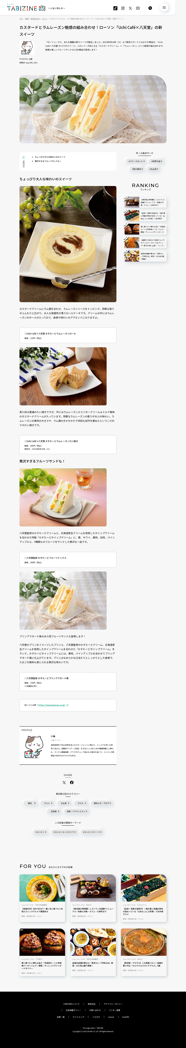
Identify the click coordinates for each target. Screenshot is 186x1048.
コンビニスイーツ (92, 832)
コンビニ (40, 832)
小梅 (30, 58)
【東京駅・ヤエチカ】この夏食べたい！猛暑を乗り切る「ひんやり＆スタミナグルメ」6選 (143, 964)
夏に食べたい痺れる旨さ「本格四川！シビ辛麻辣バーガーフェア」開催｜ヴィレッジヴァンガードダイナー (42, 966)
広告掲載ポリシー (73, 1010)
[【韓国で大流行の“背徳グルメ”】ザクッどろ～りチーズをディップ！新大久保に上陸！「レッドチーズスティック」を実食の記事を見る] (132, 242)
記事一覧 (61, 1017)
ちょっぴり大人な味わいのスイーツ (48, 157)
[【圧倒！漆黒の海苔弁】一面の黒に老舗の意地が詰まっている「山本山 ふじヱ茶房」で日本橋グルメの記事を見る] (144, 888)
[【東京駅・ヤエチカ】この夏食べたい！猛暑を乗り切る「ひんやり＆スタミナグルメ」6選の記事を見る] (144, 942)
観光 (30, 803)
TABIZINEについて (71, 1004)
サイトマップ (78, 1017)
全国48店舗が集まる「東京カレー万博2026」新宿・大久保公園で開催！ (92, 964)
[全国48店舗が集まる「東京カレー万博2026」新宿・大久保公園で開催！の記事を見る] (93, 942)
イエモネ (96, 1017)
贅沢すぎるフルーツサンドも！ (47, 161)
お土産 (64, 803)
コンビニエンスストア (64, 832)
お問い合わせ (95, 1010)
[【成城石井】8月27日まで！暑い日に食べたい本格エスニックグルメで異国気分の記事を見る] (42, 888)
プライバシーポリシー (113, 1004)
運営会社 (91, 1004)
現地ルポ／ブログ (101, 803)
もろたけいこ (142, 905)
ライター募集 (114, 1010)
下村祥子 (39, 959)
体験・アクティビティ (76, 811)
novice (111, 1017)
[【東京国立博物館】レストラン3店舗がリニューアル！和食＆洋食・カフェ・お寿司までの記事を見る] (93, 888)
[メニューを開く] (164, 7)
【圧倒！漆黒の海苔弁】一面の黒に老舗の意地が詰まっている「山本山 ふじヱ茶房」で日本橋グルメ (143, 911)
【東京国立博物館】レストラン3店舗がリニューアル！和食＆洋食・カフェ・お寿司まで (92, 910)
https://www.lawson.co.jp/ (51, 705)
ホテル (80, 803)
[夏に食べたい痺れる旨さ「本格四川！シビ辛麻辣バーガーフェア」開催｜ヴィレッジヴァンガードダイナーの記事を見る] (42, 942)
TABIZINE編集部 (41, 905)
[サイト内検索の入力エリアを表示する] (150, 8)
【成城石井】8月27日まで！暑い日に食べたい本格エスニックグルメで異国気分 (42, 910)
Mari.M (88, 905)
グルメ (47, 803)
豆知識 (54, 811)
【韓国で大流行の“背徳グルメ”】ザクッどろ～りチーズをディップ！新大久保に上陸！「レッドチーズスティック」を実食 (153, 243)
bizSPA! (125, 1017)
